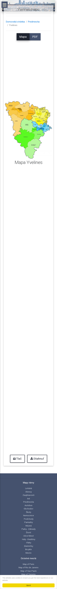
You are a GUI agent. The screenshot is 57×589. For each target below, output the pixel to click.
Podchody (28, 519)
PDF (35, 36)
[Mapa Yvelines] (28, 129)
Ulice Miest (28, 536)
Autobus (28, 505)
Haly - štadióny (28, 539)
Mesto (28, 553)
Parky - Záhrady (28, 529)
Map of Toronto (28, 574)
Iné (28, 498)
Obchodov (28, 508)
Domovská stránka (15, 21)
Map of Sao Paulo (29, 571)
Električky (28, 546)
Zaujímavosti (28, 495)
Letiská (28, 488)
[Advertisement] (28, 68)
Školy (28, 512)
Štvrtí (28, 532)
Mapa (23, 36)
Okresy (28, 492)
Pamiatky (28, 522)
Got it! (28, 585)
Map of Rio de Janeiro (28, 567)
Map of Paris (28, 564)
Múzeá (29, 525)
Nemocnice (28, 515)
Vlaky (28, 542)
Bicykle (28, 549)
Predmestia (34, 21)
